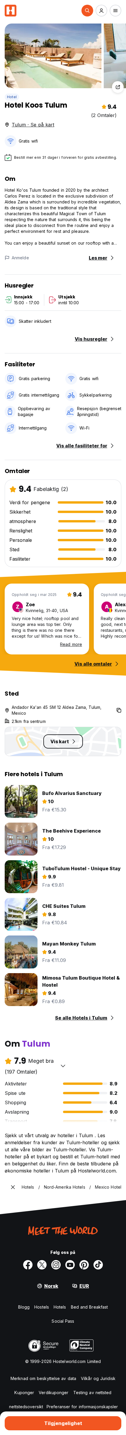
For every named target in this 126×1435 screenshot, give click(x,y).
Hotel (12, 97)
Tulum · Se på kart (33, 125)
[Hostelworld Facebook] (28, 1264)
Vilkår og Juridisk (98, 1378)
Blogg (24, 1306)
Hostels (41, 1306)
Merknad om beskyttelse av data (43, 1378)
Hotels (60, 1306)
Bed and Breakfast (89, 1306)
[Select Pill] (87, 10)
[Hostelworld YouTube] (70, 1264)
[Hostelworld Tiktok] (98, 1264)
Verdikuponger (53, 1392)
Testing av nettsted (92, 1392)
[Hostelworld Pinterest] (84, 1264)
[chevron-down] (63, 1066)
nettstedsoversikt (26, 1406)
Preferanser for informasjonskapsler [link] (82, 1406)
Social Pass (63, 1321)
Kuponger (24, 1392)
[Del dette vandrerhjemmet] (118, 87)
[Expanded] (13, 1187)
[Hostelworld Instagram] (56, 1264)
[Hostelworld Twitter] (42, 1264)
